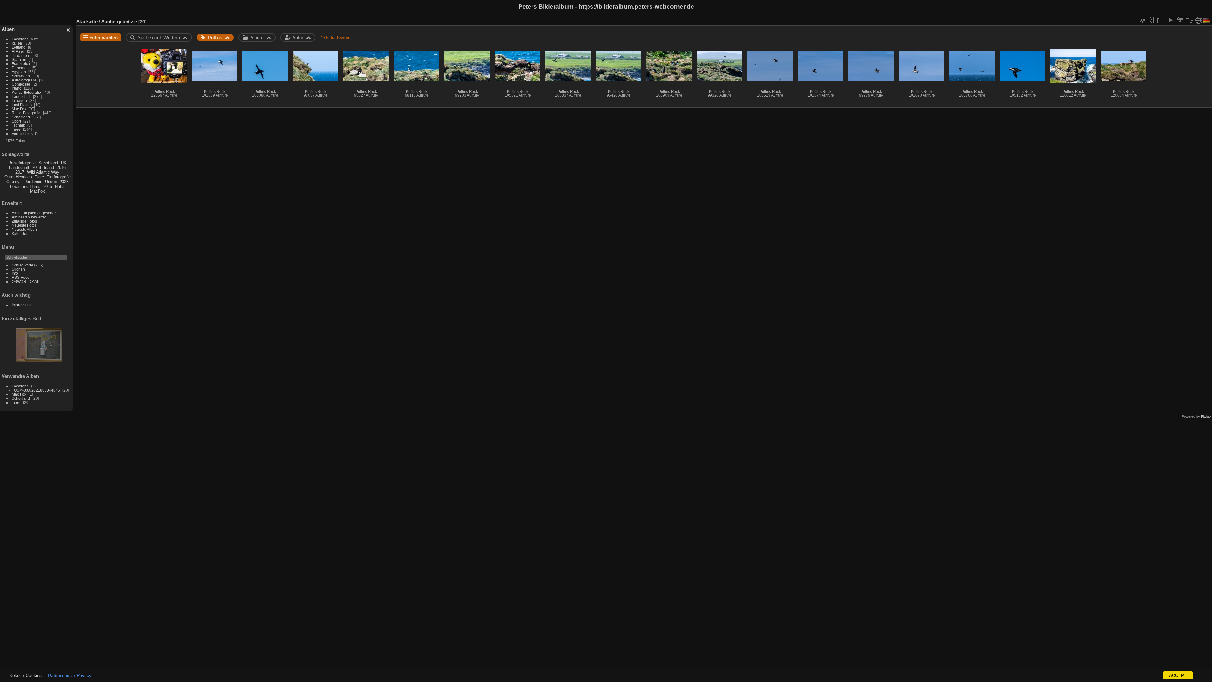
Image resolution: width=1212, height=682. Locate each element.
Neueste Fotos (24, 225)
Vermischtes (22, 133)
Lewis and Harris (25, 186)
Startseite (87, 21)
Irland (16, 88)
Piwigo (1206, 416)
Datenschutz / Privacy (69, 675)
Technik (18, 125)
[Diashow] (1170, 20)
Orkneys (14, 181)
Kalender (19, 233)
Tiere (16, 129)
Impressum (21, 305)
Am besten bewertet (29, 217)
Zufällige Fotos (24, 221)
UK (64, 162)
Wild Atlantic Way (43, 172)
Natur (60, 186)
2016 (61, 167)
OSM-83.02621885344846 (37, 390)
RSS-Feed (21, 277)
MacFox (37, 191)
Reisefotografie (22, 162)
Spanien (19, 59)
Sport (16, 121)
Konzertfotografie (26, 92)
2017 (19, 172)
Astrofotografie (24, 80)
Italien (17, 43)
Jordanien (20, 55)
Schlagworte (22, 265)
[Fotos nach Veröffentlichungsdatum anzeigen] (1180, 20)
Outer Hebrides (18, 177)
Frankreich (21, 64)
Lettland (19, 47)
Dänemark (21, 68)
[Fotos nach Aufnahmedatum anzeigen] (1189, 20)
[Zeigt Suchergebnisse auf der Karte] (1199, 20)
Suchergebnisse (119, 21)
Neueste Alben (24, 229)
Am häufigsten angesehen (34, 213)
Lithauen (19, 101)
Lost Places (22, 105)
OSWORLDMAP (25, 281)
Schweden (21, 76)
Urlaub (51, 181)
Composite (21, 84)
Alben (8, 29)
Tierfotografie (59, 177)
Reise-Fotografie (26, 113)
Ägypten (19, 72)
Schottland (21, 117)
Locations (20, 39)
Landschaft (21, 96)
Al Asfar (18, 51)
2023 (64, 181)
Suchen (18, 269)
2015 (47, 186)
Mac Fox (19, 109)
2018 (36, 167)
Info (15, 273)
